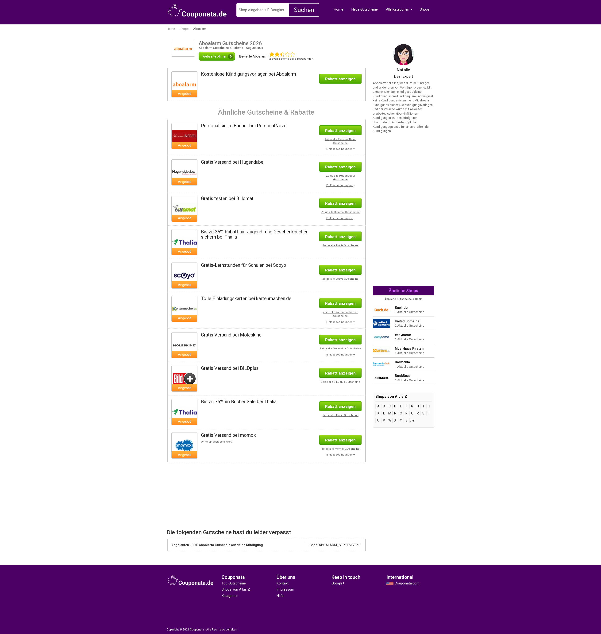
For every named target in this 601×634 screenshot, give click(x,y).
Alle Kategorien (397, 9)
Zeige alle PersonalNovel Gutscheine (340, 141)
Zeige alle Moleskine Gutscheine (340, 348)
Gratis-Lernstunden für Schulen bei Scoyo (243, 265)
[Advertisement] (214, 495)
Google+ (338, 583)
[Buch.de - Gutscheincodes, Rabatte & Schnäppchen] (381, 309)
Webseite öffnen (215, 56)
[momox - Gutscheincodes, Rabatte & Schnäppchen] (184, 445)
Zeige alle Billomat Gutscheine (340, 212)
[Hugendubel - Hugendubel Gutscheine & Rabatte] (184, 172)
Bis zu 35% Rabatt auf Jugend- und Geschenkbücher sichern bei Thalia (254, 234)
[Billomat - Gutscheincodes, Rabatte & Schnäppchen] (184, 208)
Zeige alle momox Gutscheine (340, 448)
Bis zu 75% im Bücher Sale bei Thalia (239, 401)
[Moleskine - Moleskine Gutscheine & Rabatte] (184, 345)
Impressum (285, 589)
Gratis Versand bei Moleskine (231, 335)
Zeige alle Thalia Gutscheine (340, 245)
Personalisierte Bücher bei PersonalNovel (244, 125)
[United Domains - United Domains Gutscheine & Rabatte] (381, 323)
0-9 (412, 420)
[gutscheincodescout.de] (197, 11)
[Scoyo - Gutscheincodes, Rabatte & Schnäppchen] (184, 275)
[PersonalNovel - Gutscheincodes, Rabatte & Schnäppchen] (184, 136)
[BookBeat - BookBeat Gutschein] (381, 378)
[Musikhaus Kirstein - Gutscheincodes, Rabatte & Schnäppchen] (381, 350)
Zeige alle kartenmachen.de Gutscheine (340, 314)
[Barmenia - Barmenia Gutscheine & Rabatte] (381, 364)
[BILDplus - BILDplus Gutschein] (184, 378)
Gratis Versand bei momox (228, 435)
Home (338, 9)
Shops (425, 9)
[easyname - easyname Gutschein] (381, 337)
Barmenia (402, 362)
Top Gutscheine (234, 583)
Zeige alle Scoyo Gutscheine (340, 278)
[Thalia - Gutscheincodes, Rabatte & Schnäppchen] (184, 242)
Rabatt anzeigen (340, 79)
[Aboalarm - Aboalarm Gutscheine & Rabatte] (184, 84)
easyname (403, 335)
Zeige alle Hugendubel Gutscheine (340, 177)
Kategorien (230, 596)
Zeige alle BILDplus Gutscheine (340, 381)
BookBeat (402, 376)
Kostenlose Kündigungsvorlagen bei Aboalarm (248, 74)
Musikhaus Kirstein (409, 348)
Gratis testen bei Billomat (227, 198)
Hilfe (280, 596)
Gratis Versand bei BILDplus (229, 368)
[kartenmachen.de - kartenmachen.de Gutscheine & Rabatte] (184, 308)
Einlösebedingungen (339, 149)
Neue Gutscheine (364, 9)
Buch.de (401, 307)
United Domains (407, 321)
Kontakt (283, 583)
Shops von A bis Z (236, 589)
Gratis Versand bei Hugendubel (233, 162)
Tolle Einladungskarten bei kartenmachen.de (246, 298)
